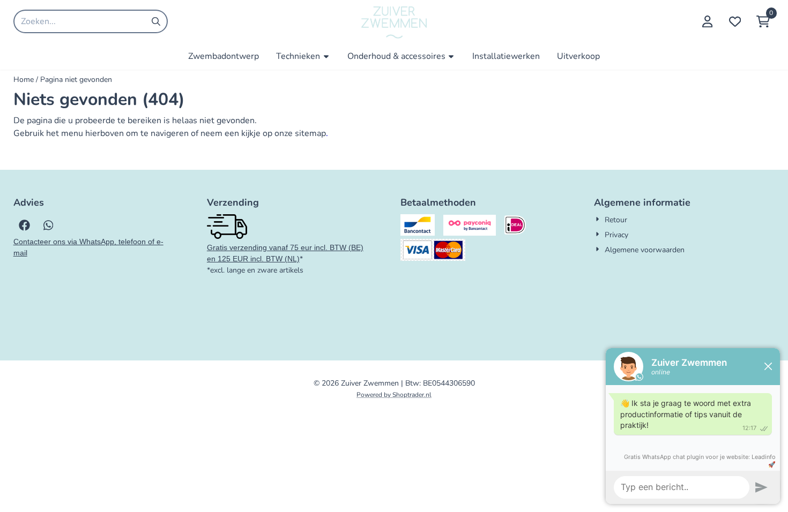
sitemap (310, 133)
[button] (707, 21)
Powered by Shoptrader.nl (394, 394)
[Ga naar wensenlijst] (735, 21)
